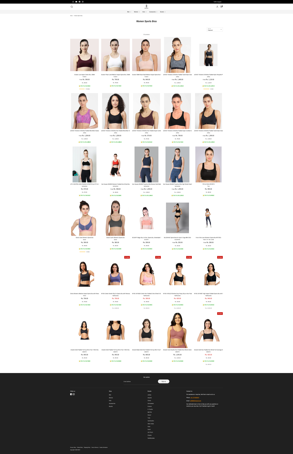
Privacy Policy (73, 447)
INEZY (79, 449)
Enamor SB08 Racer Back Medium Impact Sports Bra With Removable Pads (152, 75)
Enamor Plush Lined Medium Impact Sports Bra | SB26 (115, 75)
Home (71, 15)
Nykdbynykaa (151, 438)
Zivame (150, 435)
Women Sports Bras (78, 15)
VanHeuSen (151, 421)
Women (136, 12)
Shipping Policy (87, 447)
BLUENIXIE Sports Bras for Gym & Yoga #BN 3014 (177, 237)
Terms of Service (94, 447)
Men (128, 12)
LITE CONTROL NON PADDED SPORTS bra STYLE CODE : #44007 (88, 184)
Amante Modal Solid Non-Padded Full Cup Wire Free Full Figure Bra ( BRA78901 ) (154, 350)
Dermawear (151, 403)
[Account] (217, 6)
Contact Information (104, 447)
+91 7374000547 (194, 398)
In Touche (150, 409)
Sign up (164, 381)
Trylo (149, 418)
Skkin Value (151, 424)
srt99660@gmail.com (195, 401)
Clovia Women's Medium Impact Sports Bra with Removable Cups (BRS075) (90, 294)
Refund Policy (80, 447)
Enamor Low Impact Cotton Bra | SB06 (84, 75)
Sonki (149, 429)
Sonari (149, 415)
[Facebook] (71, 394)
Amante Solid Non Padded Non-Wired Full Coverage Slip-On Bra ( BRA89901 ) (215, 350)
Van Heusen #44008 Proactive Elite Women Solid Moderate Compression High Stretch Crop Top (157, 184)
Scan (149, 426)
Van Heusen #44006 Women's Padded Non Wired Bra (115, 184)
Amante (150, 398)
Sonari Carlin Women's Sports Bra (115, 237)
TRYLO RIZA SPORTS (208, 184)
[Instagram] (74, 394)
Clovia (149, 400)
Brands (162, 12)
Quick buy (84, 70)
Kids (143, 12)
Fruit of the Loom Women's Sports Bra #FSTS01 (208, 237)
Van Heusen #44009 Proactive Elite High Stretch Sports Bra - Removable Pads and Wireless (187, 184)
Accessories (152, 12)
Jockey (149, 395)
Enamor (150, 406)
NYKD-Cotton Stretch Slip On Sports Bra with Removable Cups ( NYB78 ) (120, 294)
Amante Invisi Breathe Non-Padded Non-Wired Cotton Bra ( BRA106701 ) (182, 350)
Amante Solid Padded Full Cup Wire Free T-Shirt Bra (85, 350)
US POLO (150, 432)
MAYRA (150, 412)
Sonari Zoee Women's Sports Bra (84, 237)
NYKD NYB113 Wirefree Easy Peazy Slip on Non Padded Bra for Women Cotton (184, 294)
